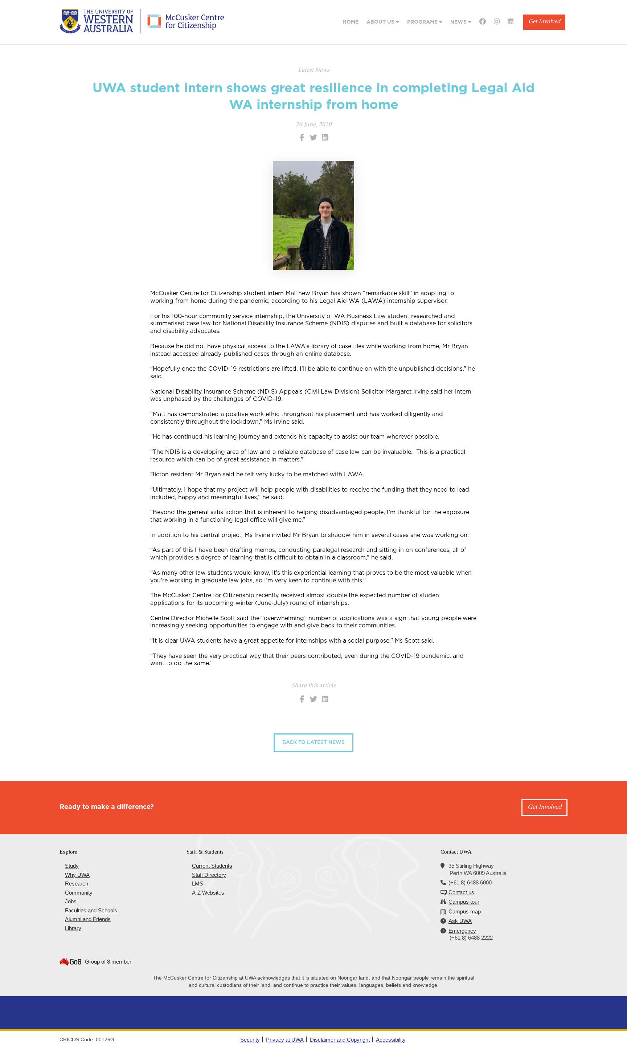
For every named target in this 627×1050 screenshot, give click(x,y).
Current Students (212, 866)
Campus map (464, 911)
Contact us (461, 892)
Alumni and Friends (88, 919)
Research (76, 883)
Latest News (313, 70)
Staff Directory (209, 875)
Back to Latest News (313, 742)
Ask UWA (460, 921)
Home (350, 22)
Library (73, 928)
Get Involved (544, 22)
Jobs (71, 901)
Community (79, 893)
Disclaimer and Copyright (340, 1039)
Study (72, 866)
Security (250, 1039)
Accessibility (391, 1039)
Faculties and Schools (91, 910)
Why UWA (77, 875)
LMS (197, 883)
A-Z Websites (208, 893)
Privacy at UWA (285, 1039)
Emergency (462, 931)
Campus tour (463, 902)
